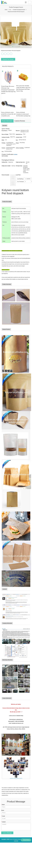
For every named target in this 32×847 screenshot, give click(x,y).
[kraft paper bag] (15, 354)
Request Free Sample (8, 59)
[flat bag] (11, 499)
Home (6, 9)
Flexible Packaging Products (19, 9)
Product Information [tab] (7, 121)
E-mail (3, 816)
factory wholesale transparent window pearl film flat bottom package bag (23, 114)
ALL (10, 9)
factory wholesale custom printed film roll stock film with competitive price (8, 114)
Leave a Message (7, 832)
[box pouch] (17, 474)
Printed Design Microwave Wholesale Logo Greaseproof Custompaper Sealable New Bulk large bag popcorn (8, 90)
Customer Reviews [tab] (19, 121)
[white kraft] (15, 445)
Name (3, 804)
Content (3, 821)
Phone (2, 810)
